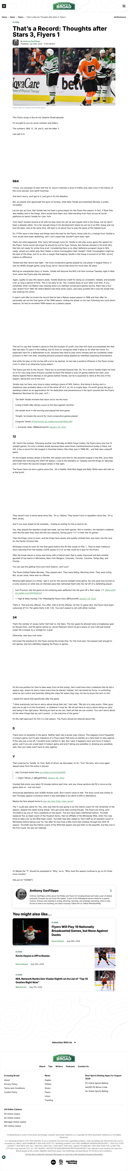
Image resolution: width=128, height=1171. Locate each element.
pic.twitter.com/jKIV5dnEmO (28, 593)
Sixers (47, 1088)
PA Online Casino (12, 1114)
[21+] (53, 1162)
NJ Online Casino (12, 1118)
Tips (50, 1066)
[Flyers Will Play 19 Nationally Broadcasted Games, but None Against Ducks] (31, 931)
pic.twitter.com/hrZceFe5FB (52, 772)
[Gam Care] (61, 1162)
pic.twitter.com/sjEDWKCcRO (58, 421)
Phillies (48, 1084)
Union (47, 1096)
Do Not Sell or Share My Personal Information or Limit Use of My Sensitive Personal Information (64, 1154)
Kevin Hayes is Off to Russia (33, 955)
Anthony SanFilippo (31, 41)
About (42, 1066)
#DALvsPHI (110, 590)
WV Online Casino (12, 1126)
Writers (59, 1066)
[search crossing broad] (124, 6)
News (47, 1075)
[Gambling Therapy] (71, 1162)
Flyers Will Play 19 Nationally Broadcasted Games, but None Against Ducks (80, 931)
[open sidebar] (4, 6)
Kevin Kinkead (58, 941)
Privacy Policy (11, 1084)
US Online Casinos (13, 1109)
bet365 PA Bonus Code (96, 1087)
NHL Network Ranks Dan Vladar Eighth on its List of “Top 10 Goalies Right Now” (52, 980)
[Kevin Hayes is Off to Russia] (105, 958)
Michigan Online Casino (15, 1122)
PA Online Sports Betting (96, 1083)
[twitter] (110, 890)
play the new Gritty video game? (58, 801)
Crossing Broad (11, 1075)
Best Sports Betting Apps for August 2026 (103, 1077)
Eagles (48, 1080)
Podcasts (70, 1066)
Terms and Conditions (14, 1088)
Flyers (16, 22)
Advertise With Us (62, 1042)
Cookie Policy (10, 1092)
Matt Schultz (21, 987)
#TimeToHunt (37, 421)
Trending (49, 1100)
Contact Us (83, 1066)
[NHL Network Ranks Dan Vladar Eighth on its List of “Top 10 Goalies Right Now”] (105, 981)
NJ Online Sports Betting (96, 1091)
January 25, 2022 (57, 427)
